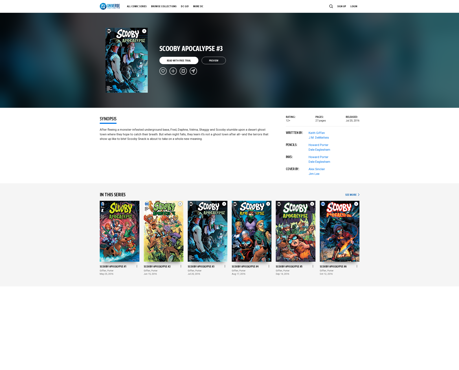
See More (352, 195)
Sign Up (341, 6)
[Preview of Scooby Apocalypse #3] (127, 60)
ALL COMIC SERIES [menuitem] (137, 6)
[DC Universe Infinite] (110, 6)
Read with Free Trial (179, 60)
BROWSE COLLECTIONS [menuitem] (164, 6)
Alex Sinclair (317, 169)
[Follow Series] (183, 71)
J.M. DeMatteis (319, 137)
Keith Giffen (317, 133)
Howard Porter (318, 145)
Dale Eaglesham (319, 149)
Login (353, 6)
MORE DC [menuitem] (198, 6)
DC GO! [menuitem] (185, 6)
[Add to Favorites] (163, 71)
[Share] (193, 71)
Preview (214, 60)
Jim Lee (314, 174)
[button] (331, 6)
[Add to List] (173, 71)
